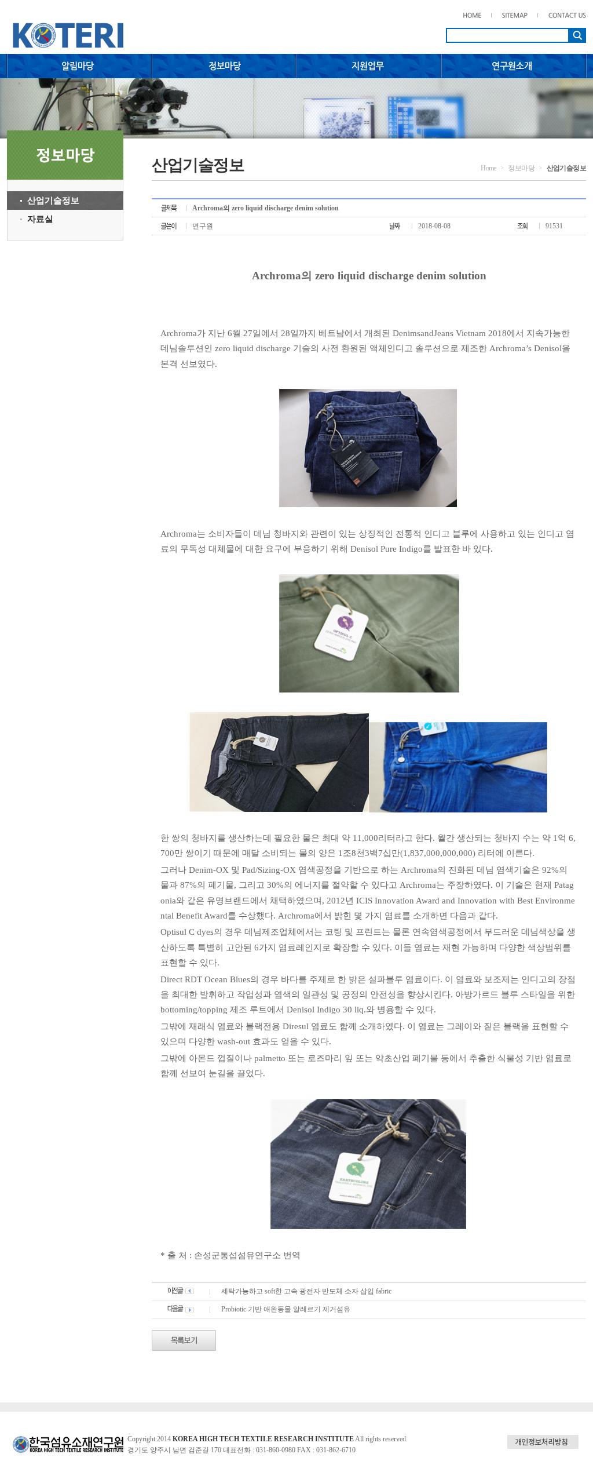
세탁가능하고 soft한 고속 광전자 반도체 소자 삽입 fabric (306, 1291)
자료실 (40, 219)
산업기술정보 (53, 200)
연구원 (202, 226)
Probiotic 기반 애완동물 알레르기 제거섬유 (285, 1309)
